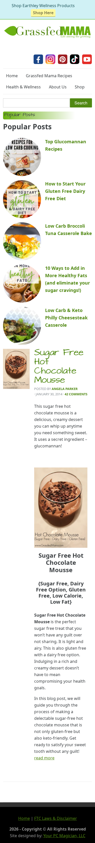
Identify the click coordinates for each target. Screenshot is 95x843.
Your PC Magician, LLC (64, 835)
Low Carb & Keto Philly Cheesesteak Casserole (66, 317)
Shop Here (43, 12)
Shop (80, 87)
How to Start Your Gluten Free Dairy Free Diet (65, 191)
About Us (58, 87)
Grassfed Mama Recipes (49, 76)
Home (12, 76)
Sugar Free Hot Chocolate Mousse (58, 367)
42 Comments (76, 394)
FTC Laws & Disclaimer (55, 818)
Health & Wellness (23, 87)
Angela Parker (65, 388)
